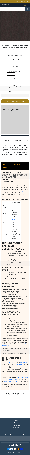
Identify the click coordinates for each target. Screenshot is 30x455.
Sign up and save (14, 435)
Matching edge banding (8, 362)
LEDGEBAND (23, 362)
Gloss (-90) (19, 74)
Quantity (15, 78)
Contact (14, 440)
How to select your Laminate (15, 140)
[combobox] (15, 9)
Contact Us (16, 429)
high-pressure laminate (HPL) (15, 191)
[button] (15, 95)
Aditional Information (17, 164)
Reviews (5, 167)
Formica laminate (18, 364)
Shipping (9, 87)
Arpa (13, 381)
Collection (14, 445)
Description (6, 164)
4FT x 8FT (15, 66)
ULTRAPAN (18, 381)
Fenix (9, 381)
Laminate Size (15, 64)
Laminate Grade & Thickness (15, 53)
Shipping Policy (16, 425)
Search (16, 420)
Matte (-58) (11, 74)
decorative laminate (11, 379)
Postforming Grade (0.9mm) (15, 55)
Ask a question (15, 137)
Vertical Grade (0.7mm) (15, 59)
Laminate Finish (15, 71)
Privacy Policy (16, 427)
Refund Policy (16, 423)
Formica (5, 381)
